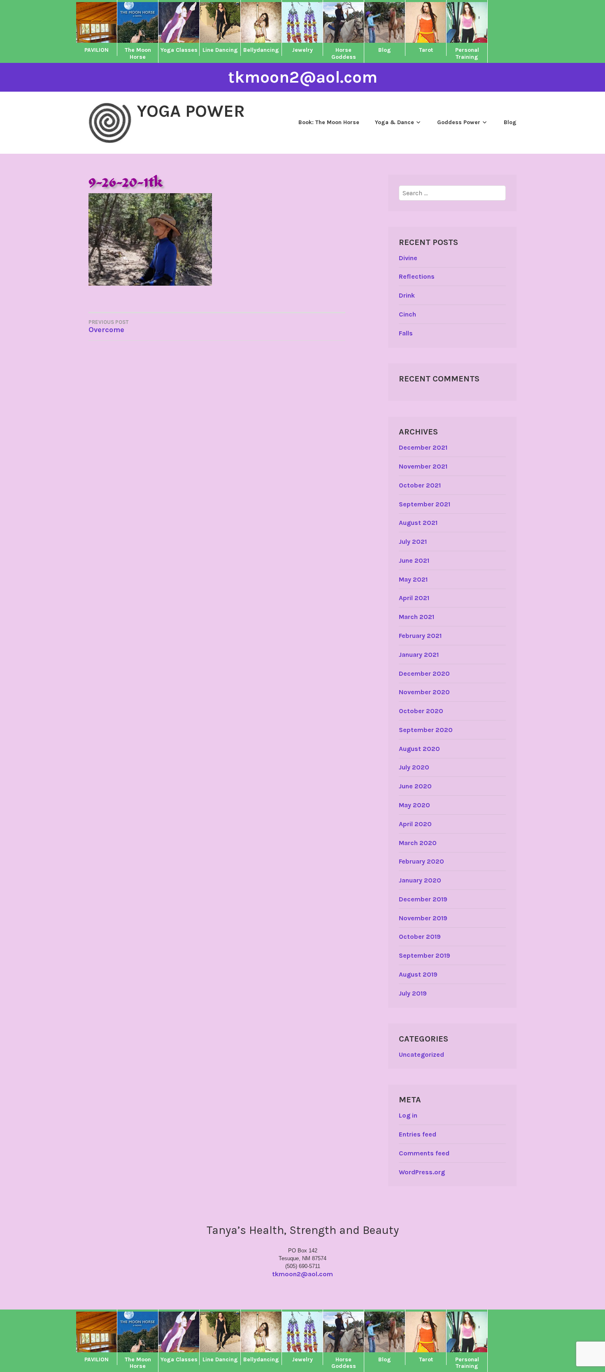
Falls (406, 333)
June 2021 (414, 560)
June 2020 (415, 786)
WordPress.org (422, 1172)
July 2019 (413, 993)
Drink (407, 295)
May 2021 (413, 579)
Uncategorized (421, 1054)
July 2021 (413, 541)
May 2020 (414, 805)
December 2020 (424, 673)
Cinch (407, 314)
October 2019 (420, 936)
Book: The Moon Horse (328, 122)
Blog (510, 122)
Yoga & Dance (394, 122)
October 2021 (420, 485)
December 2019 (423, 899)
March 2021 (416, 617)
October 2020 (421, 711)
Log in (408, 1115)
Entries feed (417, 1134)
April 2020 (415, 824)
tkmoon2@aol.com (302, 77)
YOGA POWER (191, 111)
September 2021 (424, 504)
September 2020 (426, 730)
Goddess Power (458, 122)
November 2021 (423, 466)
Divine (408, 258)
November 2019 (423, 918)
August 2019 (418, 974)
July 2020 (414, 767)
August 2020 (419, 749)
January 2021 (419, 654)
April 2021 (414, 598)
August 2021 (418, 523)
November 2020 (424, 692)
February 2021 (420, 636)
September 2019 (424, 955)
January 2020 (420, 880)
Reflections (417, 276)
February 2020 (421, 861)
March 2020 (418, 843)
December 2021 (423, 447)
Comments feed (424, 1153)
